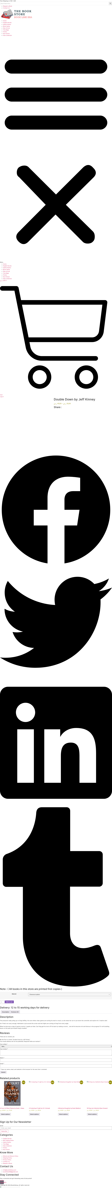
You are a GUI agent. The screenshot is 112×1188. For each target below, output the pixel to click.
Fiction (5, 31)
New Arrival (6, 28)
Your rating (3, 1044)
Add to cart (9, 1002)
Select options (5, 1114)
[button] (56, 149)
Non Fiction (6, 33)
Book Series (6, 26)
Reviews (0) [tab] (15, 1012)
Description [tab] (5, 1012)
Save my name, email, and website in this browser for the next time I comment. (24, 1069)
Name (2, 1057)
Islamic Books (7, 24)
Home (4, 20)
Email (2, 1063)
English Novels (7, 22)
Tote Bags (6, 30)
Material (14, 993)
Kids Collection (7, 35)
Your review (4, 1049)
